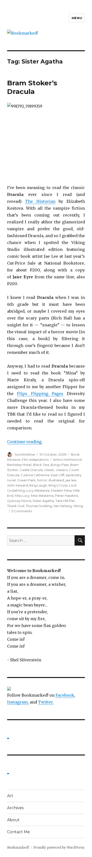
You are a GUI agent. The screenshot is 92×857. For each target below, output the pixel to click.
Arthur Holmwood (67, 459)
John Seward (17, 485)
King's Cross (58, 485)
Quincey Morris (19, 501)
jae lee (71, 480)
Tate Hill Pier (65, 501)
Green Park (26, 480)
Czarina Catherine (35, 475)
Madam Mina (61, 490)
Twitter (45, 702)
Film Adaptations (35, 459)
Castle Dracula (31, 470)
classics (62, 470)
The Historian (40, 201)
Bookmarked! (18, 847)
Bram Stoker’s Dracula (32, 87)
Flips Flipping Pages (40, 393)
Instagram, (18, 702)
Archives (15, 808)
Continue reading (24, 441)
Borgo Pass (60, 465)
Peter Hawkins (66, 496)
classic (49, 470)
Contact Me (18, 832)
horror (42, 480)
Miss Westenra (42, 496)
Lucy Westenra (38, 490)
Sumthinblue (25, 454)
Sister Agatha (43, 501)
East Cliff (57, 475)
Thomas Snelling (39, 506)
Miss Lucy (22, 496)
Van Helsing (62, 506)
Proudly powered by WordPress (58, 847)
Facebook (64, 695)
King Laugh (38, 485)
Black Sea (41, 465)
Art (10, 795)
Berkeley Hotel (19, 465)
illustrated (56, 480)
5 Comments (22, 511)
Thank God (15, 506)
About (13, 820)
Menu (77, 18)
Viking (78, 506)
